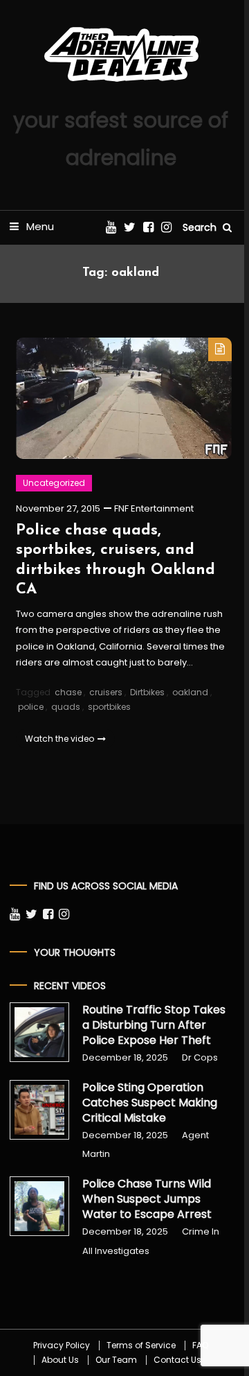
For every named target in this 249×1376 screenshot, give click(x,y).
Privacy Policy (61, 1345)
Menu (39, 226)
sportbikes (109, 707)
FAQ (200, 1345)
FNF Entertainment (154, 508)
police (31, 707)
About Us (60, 1360)
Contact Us (177, 1360)
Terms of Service (141, 1345)
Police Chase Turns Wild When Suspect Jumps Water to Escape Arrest (147, 1199)
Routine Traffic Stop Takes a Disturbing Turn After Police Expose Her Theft (153, 1025)
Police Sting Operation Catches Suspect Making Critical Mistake (149, 1103)
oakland (190, 692)
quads (65, 707)
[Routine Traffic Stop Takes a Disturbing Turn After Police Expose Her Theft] (39, 1032)
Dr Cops (200, 1057)
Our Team (116, 1360)
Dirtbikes (147, 692)
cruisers (105, 692)
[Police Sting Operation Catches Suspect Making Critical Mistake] (39, 1110)
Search (201, 227)
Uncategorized (54, 483)
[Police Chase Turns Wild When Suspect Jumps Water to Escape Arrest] (39, 1206)
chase (68, 692)
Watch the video (59, 738)
